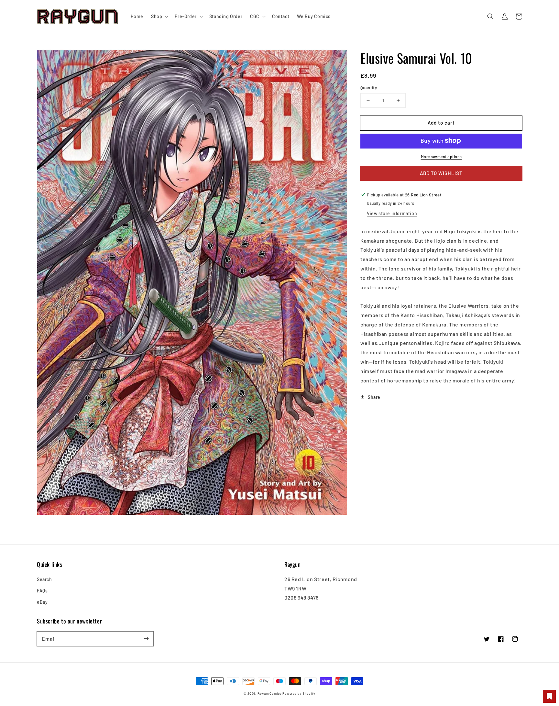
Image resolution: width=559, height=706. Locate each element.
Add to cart (441, 123)
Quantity (368, 87)
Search (44, 579)
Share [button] (374, 397)
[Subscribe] (146, 639)
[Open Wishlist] (549, 696)
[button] (490, 16)
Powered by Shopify (298, 693)
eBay (42, 602)
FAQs (42, 590)
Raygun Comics (270, 693)
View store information (392, 213)
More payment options (441, 156)
